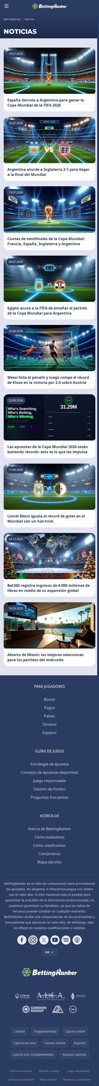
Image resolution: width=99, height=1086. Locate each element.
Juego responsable (49, 780)
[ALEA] (51, 996)
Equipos (50, 732)
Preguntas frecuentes (50, 797)
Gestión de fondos (49, 789)
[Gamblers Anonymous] (58, 1009)
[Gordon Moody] (34, 1009)
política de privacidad (21, 1079)
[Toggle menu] (6, 6)
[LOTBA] (22, 996)
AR (47, 952)
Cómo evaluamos (50, 837)
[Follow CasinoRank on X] (44, 940)
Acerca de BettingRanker (49, 828)
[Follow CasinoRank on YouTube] (55, 940)
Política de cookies (20, 1071)
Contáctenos (49, 853)
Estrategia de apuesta (50, 764)
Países (49, 716)
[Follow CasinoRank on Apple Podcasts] (77, 940)
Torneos (49, 724)
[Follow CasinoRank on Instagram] (33, 940)
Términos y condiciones (77, 1079)
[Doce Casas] (77, 996)
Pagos (49, 707)
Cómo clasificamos (49, 845)
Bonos (49, 699)
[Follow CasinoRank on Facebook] (21, 940)
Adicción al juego (49, 1071)
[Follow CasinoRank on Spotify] (66, 940)
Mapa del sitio (49, 862)
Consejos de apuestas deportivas (49, 772)
